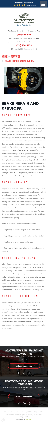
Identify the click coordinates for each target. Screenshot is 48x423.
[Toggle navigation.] (43, 4)
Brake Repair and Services (19, 61)
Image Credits (24, 417)
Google (24, 374)
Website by (24, 419)
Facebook (18, 374)
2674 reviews (31, 5)
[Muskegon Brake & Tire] (24, 19)
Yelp (29, 374)
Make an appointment (24, 366)
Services (15, 56)
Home (4, 56)
